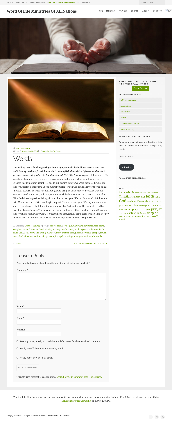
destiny (48, 229)
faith (150, 196)
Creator (34, 229)
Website (21, 329)
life (37, 232)
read (120, 213)
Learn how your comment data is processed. (79, 376)
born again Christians (72, 225)
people (131, 209)
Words (99, 236)
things (70, 236)
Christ (147, 193)
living (43, 232)
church (136, 196)
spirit (55, 236)
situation (28, 236)
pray (148, 209)
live (139, 205)
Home (100, 11)
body (137, 193)
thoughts (78, 236)
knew (32, 232)
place (138, 210)
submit (128, 216)
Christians (126, 196)
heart (134, 201)
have (129, 201)
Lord (148, 205)
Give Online (140, 88)
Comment (22, 270)
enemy (71, 229)
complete (17, 229)
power (143, 210)
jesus (122, 205)
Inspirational (126, 106)
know (128, 206)
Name (20, 306)
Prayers (123, 11)
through (137, 216)
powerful (86, 232)
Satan (143, 213)
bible (131, 192)
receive (125, 213)
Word (155, 216)
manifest (51, 232)
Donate (134, 11)
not (125, 209)
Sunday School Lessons (130, 123)
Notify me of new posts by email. (36, 357)
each (64, 229)
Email (20, 318)
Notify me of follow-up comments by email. (42, 348)
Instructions (153, 201)
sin (148, 213)
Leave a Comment (23, 148)
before (53, 225)
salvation (134, 213)
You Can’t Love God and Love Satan (90, 243)
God (20, 232)
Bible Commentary (128, 100)
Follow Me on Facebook (132, 178)
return (103, 232)
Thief (18, 243)
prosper (95, 232)
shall (20, 236)
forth (101, 229)
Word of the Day (32, 225)
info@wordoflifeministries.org (62, 2)
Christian (154, 193)
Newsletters (125, 112)
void (86, 236)
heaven (142, 201)
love (154, 205)
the (132, 216)
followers (93, 229)
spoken (62, 236)
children (142, 193)
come (101, 225)
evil (77, 229)
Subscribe (126, 167)
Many (159, 206)
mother (65, 232)
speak (41, 236)
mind (121, 210)
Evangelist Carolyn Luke (51, 151)
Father (157, 197)
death (41, 229)
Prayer (123, 117)
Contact (157, 11)
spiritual (122, 216)
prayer (156, 209)
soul (36, 236)
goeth (26, 232)
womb (92, 236)
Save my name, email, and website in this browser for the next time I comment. (60, 341)
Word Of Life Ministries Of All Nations (42, 11)
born (59, 225)
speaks (48, 236)
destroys (57, 229)
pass (72, 232)
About (145, 11)
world (122, 218)
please (78, 232)
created (26, 229)
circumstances (91, 225)
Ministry (110, 11)
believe (123, 192)
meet (58, 232)
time (143, 216)
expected (84, 229)
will (149, 216)
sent (15, 236)
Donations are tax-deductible (76, 400)
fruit (15, 232)
